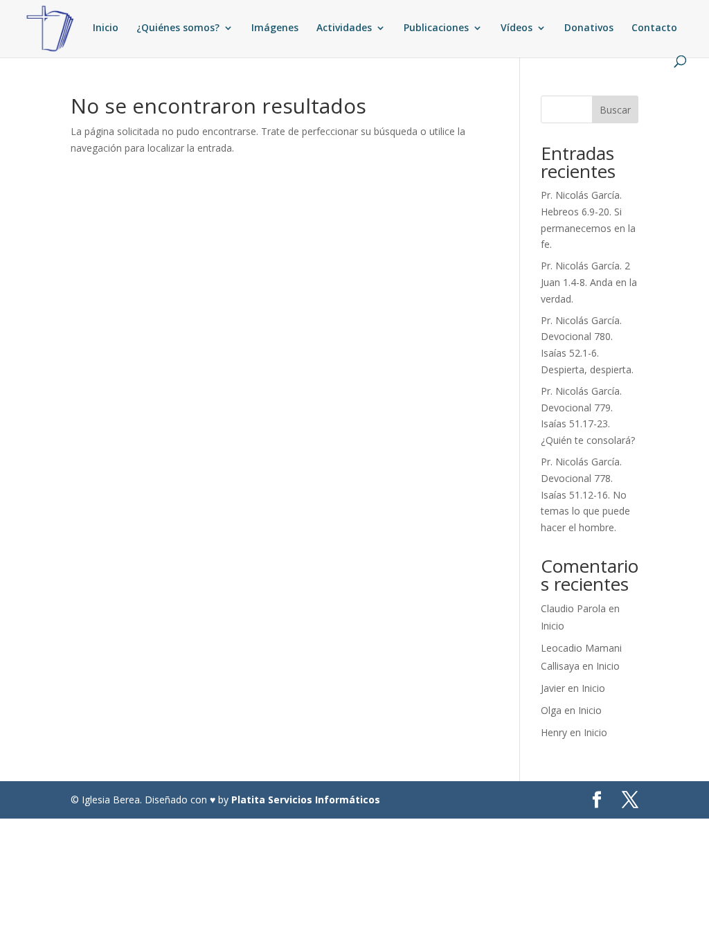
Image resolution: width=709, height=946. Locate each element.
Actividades (344, 28)
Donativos (588, 28)
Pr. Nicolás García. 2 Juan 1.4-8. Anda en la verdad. (589, 282)
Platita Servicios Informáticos (305, 799)
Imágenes (274, 28)
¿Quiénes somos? (177, 28)
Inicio (105, 28)
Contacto (654, 28)
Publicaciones (436, 28)
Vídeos (516, 28)
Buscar (615, 109)
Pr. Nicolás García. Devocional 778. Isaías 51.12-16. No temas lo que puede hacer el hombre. (585, 494)
